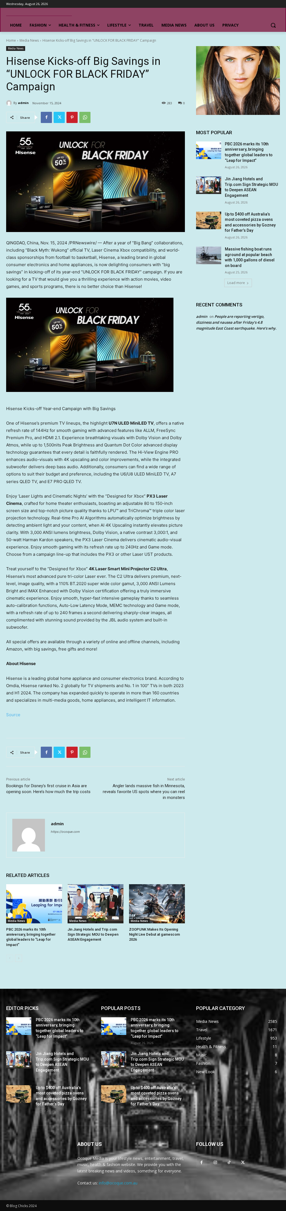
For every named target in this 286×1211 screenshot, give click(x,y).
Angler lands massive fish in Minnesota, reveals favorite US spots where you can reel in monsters (144, 791)
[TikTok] (228, 1162)
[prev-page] (9, 958)
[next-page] (18, 958)
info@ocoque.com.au (118, 1183)
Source (13, 714)
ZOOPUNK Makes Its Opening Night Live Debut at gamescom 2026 (154, 934)
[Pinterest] (72, 117)
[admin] (9, 103)
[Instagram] (215, 1162)
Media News (29, 40)
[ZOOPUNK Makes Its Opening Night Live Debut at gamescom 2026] (157, 903)
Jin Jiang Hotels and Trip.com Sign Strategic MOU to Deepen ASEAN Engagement (93, 934)
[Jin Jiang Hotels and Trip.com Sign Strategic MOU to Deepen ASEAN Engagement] (95, 903)
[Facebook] (46, 117)
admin (23, 103)
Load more (236, 282)
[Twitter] (59, 117)
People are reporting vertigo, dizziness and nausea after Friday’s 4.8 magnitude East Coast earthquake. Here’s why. (236, 322)
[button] (273, 25)
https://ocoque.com (65, 832)
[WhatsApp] (84, 117)
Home (11, 40)
